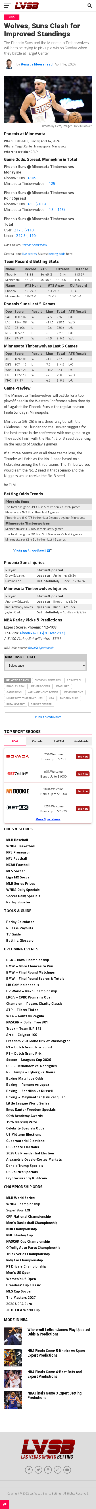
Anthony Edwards (48, 680)
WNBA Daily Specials (23, 889)
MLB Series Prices (20, 883)
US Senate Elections (22, 1147)
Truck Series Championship (28, 1253)
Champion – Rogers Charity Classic (34, 1003)
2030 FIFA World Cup (23, 1310)
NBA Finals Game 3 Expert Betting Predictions (54, 1395)
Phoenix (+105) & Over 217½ (42, 633)
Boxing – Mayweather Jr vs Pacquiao (35, 1097)
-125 (51, 183)
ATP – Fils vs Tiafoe (22, 1009)
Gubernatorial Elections (25, 1140)
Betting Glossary (19, 940)
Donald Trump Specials (24, 1165)
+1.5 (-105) (36, 204)
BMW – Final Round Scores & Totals (35, 978)
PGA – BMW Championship (27, 959)
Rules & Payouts (19, 928)
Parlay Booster (18, 902)
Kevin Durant (73, 692)
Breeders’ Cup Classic (23, 1285)
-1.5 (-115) (56, 209)
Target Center (41, 704)
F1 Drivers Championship (26, 1266)
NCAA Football (17, 864)
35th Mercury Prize (21, 1122)
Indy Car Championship (24, 1260)
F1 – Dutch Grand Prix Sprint (29, 1047)
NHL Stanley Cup (19, 1235)
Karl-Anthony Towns (43, 692)
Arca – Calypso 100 (21, 1034)
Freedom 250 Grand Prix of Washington (38, 1040)
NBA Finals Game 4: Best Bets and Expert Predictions (54, 1374)
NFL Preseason (18, 852)
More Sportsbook (47, 819)
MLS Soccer (15, 871)
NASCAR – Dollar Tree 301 (27, 1022)
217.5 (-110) (24, 230)
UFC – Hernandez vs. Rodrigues (31, 1065)
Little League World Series (27, 1103)
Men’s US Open (18, 1272)
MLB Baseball (17, 839)
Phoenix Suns (69, 698)
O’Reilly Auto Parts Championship (33, 1247)
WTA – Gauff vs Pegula (25, 1016)
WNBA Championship (23, 1204)
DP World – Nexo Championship (31, 991)
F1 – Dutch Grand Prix (24, 1053)
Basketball (75, 680)
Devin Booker (40, 686)
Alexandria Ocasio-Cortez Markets (34, 1159)
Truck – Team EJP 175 (24, 1028)
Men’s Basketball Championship (32, 1222)
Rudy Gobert (15, 704)
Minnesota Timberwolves (24, 698)
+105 (31, 178)
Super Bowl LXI (18, 1210)
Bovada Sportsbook (34, 244)
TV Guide (13, 934)
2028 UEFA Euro (19, 1303)
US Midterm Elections (23, 1134)
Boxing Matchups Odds (25, 1078)
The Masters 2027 (21, 1297)
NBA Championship (21, 1228)
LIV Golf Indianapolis (22, 984)
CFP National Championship (28, 1216)
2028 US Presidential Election (30, 1153)
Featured (62, 686)
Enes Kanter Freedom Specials (31, 1109)
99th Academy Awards (24, 1115)
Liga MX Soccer (18, 877)
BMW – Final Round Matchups (30, 972)
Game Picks (14, 692)
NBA (51, 698)
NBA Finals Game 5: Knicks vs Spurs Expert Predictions (56, 1353)
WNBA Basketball (20, 846)
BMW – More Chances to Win (29, 966)
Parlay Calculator (20, 921)
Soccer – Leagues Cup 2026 (28, 1059)
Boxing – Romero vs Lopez (27, 1084)
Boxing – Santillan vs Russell (29, 1090)
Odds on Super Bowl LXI (32, 551)
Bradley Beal (15, 686)
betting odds (56, 253)
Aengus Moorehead (36, 64)
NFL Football (16, 858)
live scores (29, 253)
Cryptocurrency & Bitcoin (26, 1178)
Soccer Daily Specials (23, 895)
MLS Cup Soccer (19, 1291)
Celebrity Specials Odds (25, 1128)
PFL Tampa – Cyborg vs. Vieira (30, 1072)
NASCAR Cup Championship (28, 1241)
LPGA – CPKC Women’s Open (29, 997)
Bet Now (82, 756)
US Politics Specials (22, 1171)
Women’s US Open (21, 1278)
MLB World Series (20, 1197)
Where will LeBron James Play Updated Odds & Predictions (58, 1331)
